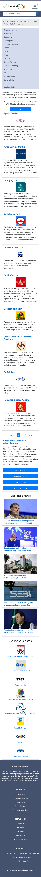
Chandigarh (8, 41)
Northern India (9, 76)
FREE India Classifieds (20, 810)
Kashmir (7, 58)
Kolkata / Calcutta (11, 62)
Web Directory (16, 21)
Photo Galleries (20, 806)
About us (20, 824)
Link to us (20, 832)
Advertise (20, 828)
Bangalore (8, 37)
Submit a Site (20, 835)
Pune (6, 73)
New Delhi (8, 69)
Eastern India (9, 80)
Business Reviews (20, 839)
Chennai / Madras (11, 44)
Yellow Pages (20, 802)
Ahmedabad (8, 33)
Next (30, 435)
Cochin (6, 48)
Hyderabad (8, 51)
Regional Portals (30, 21)
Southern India (9, 87)
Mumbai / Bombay (11, 66)
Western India (9, 83)
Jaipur (6, 55)
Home (5, 21)
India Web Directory (20, 794)
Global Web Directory (20, 798)
